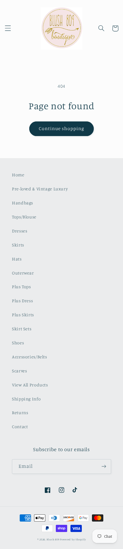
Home (18, 174)
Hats (17, 258)
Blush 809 (53, 539)
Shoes (18, 342)
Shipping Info (26, 398)
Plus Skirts (23, 314)
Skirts (18, 244)
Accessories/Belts (29, 356)
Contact (20, 426)
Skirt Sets (21, 328)
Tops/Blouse (24, 216)
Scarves (19, 370)
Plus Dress (22, 300)
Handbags (22, 202)
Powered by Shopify (73, 539)
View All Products (30, 384)
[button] (8, 28)
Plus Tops (21, 286)
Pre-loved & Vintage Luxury (40, 188)
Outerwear (23, 272)
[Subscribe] (104, 466)
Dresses (19, 230)
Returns (20, 412)
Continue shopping (61, 128)
